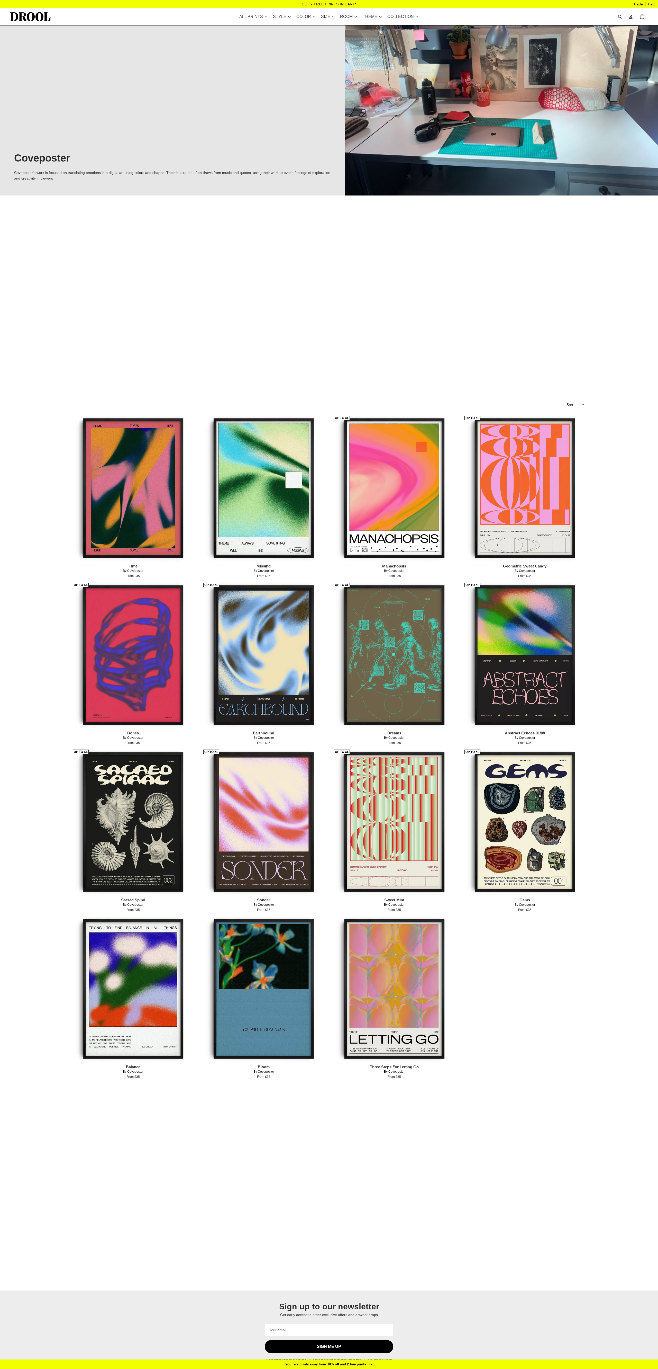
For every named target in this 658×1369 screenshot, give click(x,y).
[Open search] (620, 16)
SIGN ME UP (329, 1346)
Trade (638, 4)
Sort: (570, 405)
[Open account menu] (630, 16)
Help (651, 4)
